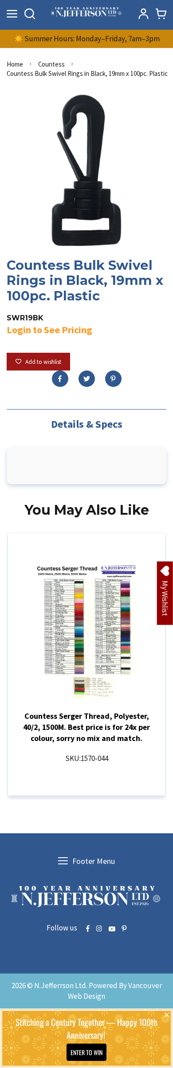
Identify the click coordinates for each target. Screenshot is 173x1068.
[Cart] (161, 13)
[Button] (29, 13)
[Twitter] (87, 378)
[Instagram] (99, 929)
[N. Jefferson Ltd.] (86, 13)
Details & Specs (86, 424)
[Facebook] (60, 378)
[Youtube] (111, 929)
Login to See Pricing (49, 329)
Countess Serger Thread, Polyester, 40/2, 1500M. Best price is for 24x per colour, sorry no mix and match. (86, 727)
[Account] (143, 13)
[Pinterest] (113, 378)
